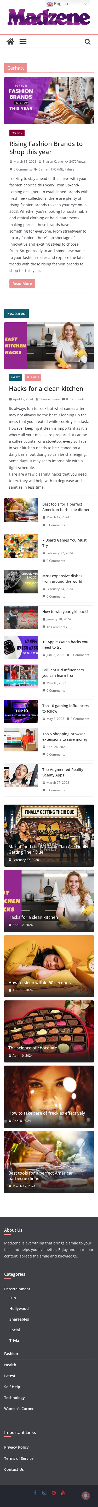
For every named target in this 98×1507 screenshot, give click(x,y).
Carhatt (43, 169)
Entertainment (17, 1288)
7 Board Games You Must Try (64, 543)
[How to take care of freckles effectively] (49, 1097)
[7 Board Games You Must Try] (21, 550)
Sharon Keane (53, 161)
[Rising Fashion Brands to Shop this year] (49, 100)
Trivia (14, 1340)
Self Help (33, 377)
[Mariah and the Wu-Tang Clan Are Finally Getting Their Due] (49, 836)
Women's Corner (19, 1408)
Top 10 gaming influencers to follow (65, 708)
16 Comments (57, 627)
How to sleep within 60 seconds (39, 983)
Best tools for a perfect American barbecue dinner (66, 507)
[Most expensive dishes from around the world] (21, 586)
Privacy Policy (16, 1447)
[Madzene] (10, 41)
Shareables (19, 1319)
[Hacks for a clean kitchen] (49, 345)
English (60, 4)
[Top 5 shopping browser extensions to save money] (21, 744)
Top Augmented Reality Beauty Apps (62, 772)
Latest (15, 377)
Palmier (70, 169)
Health (10, 1364)
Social (14, 1329)
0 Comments (23, 169)
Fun (12, 1297)
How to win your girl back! (65, 611)
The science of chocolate (32, 1048)
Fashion (16, 133)
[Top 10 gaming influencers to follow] (21, 712)
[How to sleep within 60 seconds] (49, 966)
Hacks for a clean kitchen (46, 388)
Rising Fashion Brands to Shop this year (46, 147)
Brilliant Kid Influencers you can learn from (63, 672)
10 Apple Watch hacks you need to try (65, 644)
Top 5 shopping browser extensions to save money (65, 736)
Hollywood (19, 1308)
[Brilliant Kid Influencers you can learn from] (21, 680)
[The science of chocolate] (49, 1031)
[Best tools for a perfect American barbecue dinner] (21, 514)
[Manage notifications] (86, 1495)
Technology (14, 1397)
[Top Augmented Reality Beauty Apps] (21, 780)
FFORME (57, 169)
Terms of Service (18, 1458)
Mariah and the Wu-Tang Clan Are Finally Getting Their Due (48, 849)
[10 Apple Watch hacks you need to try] (21, 648)
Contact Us (14, 1469)
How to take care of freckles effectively (46, 1113)
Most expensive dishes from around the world (62, 578)
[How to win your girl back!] (21, 619)
